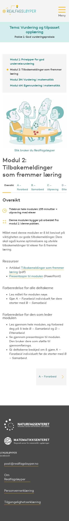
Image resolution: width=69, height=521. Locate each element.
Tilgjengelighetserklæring (22, 502)
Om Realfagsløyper (14, 477)
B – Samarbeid (37, 187)
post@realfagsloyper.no (21, 463)
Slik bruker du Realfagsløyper (34, 150)
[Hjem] (19, 11)
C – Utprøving (52, 187)
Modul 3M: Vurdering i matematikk (32, 79)
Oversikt (9, 185)
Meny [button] (62, 15)
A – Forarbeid (22, 187)
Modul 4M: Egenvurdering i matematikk (35, 85)
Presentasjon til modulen (26, 276)
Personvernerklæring (19, 490)
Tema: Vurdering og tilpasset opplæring (35, 29)
